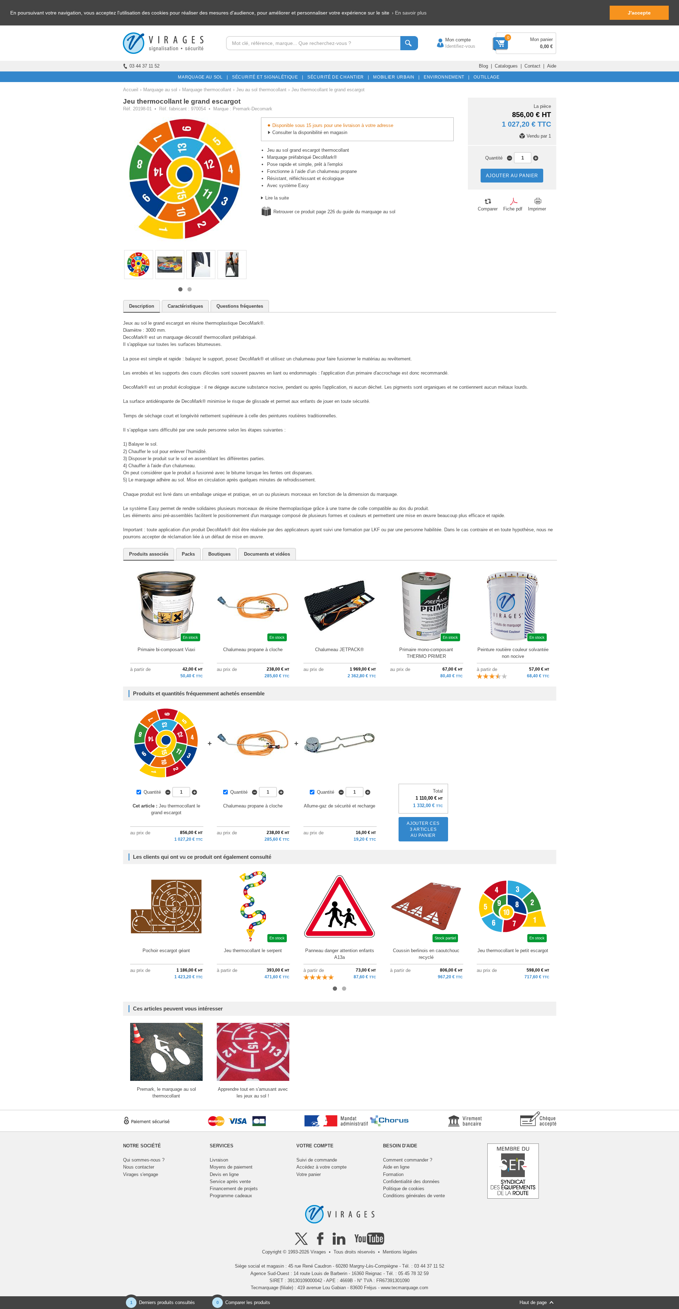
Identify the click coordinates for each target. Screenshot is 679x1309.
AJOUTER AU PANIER (512, 175)
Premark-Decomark (252, 108)
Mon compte (451, 39)
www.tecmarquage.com (404, 1287)
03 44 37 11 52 (144, 66)
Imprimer (537, 209)
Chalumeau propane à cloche (253, 649)
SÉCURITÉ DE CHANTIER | (337, 77)
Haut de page (533, 1302)
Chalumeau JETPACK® (339, 649)
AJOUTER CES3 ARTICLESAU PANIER (423, 829)
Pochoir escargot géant (166, 950)
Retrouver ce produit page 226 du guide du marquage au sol (334, 211)
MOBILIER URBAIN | (395, 77)
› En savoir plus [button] (409, 13)
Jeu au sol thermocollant (261, 89)
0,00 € (546, 46)
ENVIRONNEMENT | (445, 77)
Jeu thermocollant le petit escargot (512, 950)
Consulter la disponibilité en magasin (309, 132)
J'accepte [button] (639, 13)
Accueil (130, 89)
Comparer (488, 209)
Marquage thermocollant (206, 89)
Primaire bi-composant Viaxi (166, 649)
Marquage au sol (160, 89)
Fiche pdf (512, 209)
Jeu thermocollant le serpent (253, 950)
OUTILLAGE (485, 77)
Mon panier (541, 39)
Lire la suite (277, 198)
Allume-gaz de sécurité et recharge (339, 806)
